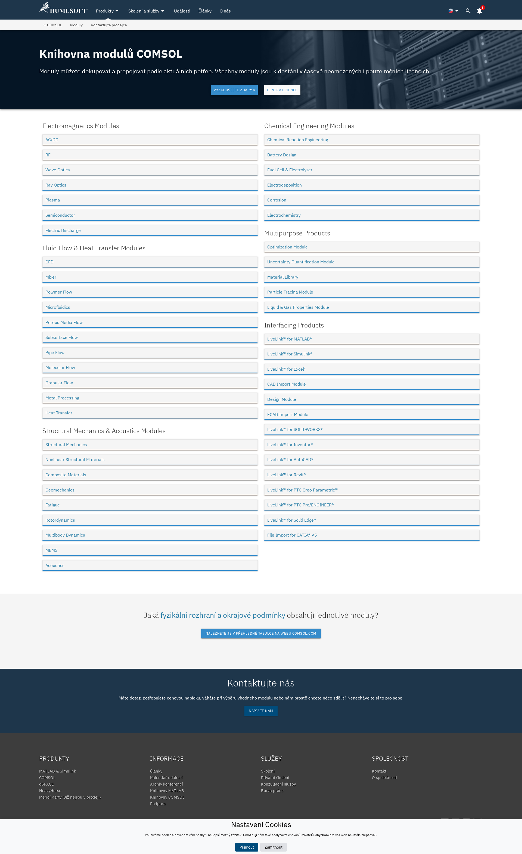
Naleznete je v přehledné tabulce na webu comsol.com (261, 633)
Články (205, 11)
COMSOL (47, 777)
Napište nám (261, 710)
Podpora (158, 803)
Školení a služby (147, 11)
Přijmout (247, 847)
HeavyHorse (50, 790)
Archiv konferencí (166, 784)
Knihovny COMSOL (167, 797)
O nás (225, 11)
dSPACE (46, 784)
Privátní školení (275, 777)
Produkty (108, 11)
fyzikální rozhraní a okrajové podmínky (222, 615)
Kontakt (379, 771)
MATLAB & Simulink (57, 771)
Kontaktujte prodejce (109, 24)
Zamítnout (273, 847)
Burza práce (272, 790)
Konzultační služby (278, 784)
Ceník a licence (282, 90)
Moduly (76, 24)
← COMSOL (52, 24)
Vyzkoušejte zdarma (234, 90)
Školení (268, 771)
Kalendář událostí (166, 777)
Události (182, 11)
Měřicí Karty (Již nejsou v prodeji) (70, 797)
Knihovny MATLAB (167, 790)
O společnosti (384, 777)
